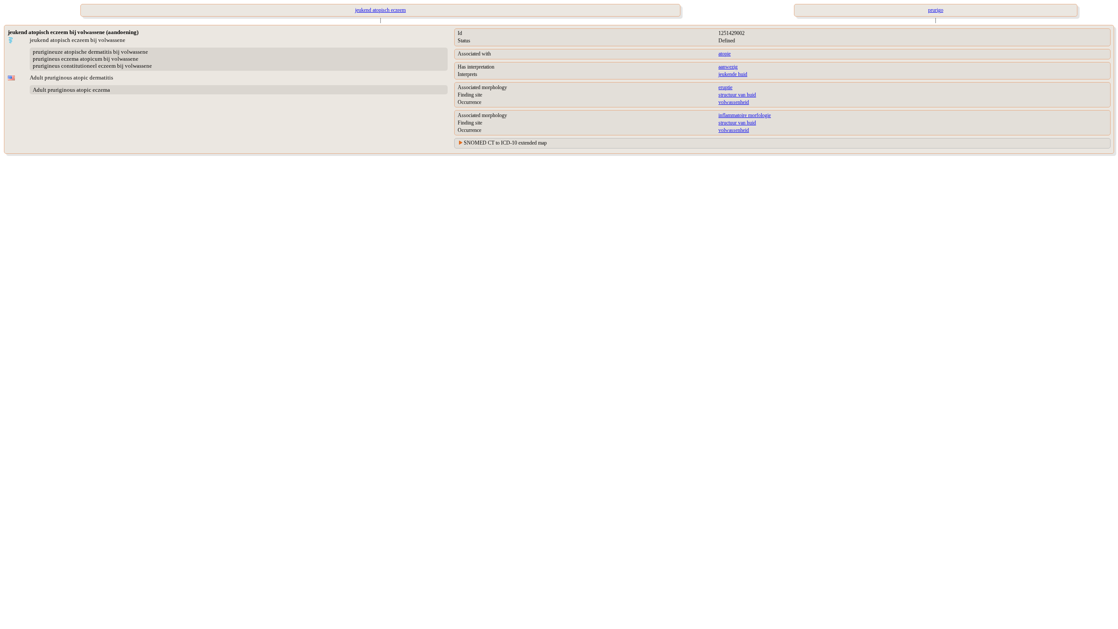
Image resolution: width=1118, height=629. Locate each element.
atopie (724, 54)
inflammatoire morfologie (744, 115)
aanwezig (728, 67)
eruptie (725, 87)
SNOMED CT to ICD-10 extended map (505, 143)
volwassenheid (733, 102)
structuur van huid (737, 95)
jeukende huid (732, 74)
